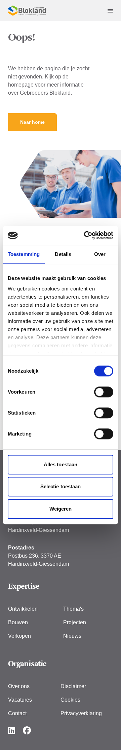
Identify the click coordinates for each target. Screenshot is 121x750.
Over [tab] (100, 254)
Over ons (19, 686)
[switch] (103, 391)
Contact (17, 713)
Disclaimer (73, 686)
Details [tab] (63, 254)
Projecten (74, 622)
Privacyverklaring (81, 713)
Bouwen (18, 622)
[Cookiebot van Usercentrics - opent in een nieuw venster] (85, 235)
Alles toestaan (60, 464)
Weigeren (60, 509)
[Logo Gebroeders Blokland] (27, 10)
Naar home (32, 122)
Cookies (70, 700)
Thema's (73, 609)
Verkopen (19, 636)
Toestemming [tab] (24, 254)
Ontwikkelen (23, 609)
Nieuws (72, 636)
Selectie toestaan (60, 486)
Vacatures (20, 700)
